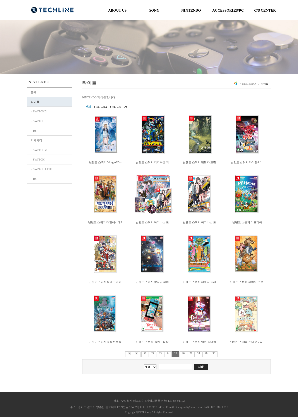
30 (213, 353)
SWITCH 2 (100, 106)
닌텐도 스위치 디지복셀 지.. (153, 162)
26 (183, 353)
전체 (88, 106)
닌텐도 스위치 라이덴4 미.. (247, 162)
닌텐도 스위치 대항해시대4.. (105, 222)
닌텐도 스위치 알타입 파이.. (153, 282)
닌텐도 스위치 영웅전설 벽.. (106, 342)
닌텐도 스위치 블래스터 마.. (106, 282)
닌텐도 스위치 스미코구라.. (247, 342)
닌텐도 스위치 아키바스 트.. (153, 222)
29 (206, 353)
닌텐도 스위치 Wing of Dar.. (106, 162)
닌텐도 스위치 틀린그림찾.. (153, 342)
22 (152, 353)
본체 (33, 92)
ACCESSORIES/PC (228, 10)
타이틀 (35, 101)
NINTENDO (191, 10)
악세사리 (36, 140)
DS (125, 106)
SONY (154, 10)
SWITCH (115, 106)
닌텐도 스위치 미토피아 (247, 222)
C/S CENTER (265, 10)
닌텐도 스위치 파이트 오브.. (247, 282)
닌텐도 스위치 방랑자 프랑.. (200, 162)
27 (191, 353)
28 (198, 353)
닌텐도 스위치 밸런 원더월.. (200, 342)
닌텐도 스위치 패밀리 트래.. (200, 282)
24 (168, 353)
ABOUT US (117, 10)
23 (160, 353)
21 (145, 353)
